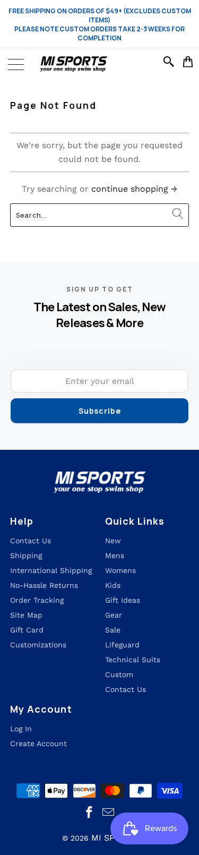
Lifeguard (122, 644)
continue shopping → (134, 189)
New (113, 540)
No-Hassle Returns (44, 585)
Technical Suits (132, 659)
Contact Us (125, 689)
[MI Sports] (99, 64)
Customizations (38, 644)
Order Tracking (37, 600)
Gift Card (27, 630)
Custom (119, 674)
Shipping (26, 555)
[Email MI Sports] (109, 812)
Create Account (38, 743)
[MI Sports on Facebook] (89, 812)
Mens (114, 555)
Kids (112, 585)
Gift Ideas (122, 600)
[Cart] (188, 61)
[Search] (170, 61)
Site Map (26, 615)
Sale (112, 630)
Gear (113, 615)
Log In (21, 728)
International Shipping (51, 570)
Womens (120, 570)
